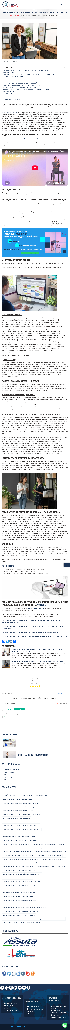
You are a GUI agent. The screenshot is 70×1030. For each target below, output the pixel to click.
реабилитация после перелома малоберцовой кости (20, 900)
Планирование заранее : (16, 78)
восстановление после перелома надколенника (19, 833)
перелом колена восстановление (51, 848)
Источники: (9, 94)
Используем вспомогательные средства (20, 88)
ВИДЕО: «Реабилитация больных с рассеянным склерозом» (28, 70)
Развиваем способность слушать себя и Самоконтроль (27, 86)
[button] (64, 67)
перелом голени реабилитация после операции (48, 844)
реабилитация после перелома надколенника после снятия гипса (25, 907)
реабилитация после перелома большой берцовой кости (22, 874)
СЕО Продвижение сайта (16, 1026)
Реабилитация (22, 742)
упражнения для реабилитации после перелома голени (21, 922)
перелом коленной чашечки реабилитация (17, 851)
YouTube (41, 605)
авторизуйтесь (63, 693)
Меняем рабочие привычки (15, 76)
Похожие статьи (13, 100)
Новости (30, 742)
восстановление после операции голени (33, 795)
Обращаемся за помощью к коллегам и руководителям (27, 90)
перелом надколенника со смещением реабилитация (20, 859)
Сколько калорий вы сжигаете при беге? (33, 745)
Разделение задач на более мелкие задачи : (23, 82)
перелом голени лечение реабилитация (16, 844)
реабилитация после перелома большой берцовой (20, 870)
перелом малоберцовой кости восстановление (50, 851)
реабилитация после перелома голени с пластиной (20, 889)
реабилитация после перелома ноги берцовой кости (20, 911)
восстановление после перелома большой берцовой (20, 803)
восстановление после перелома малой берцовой (19, 825)
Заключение (9, 92)
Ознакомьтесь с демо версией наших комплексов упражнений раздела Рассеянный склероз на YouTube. (34, 97)
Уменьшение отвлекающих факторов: (21, 84)
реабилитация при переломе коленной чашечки (19, 915)
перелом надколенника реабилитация (48, 855)
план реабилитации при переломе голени (17, 863)
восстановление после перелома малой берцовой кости (21, 829)
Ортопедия (9, 777)
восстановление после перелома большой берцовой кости (22, 807)
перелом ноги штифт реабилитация (53, 859)
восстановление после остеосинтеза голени (17, 799)
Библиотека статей (12, 770)
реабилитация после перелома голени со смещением (21, 885)
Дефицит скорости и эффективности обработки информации (29, 74)
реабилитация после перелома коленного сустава (19, 893)
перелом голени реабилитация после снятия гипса (20, 848)
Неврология (9, 772)
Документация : (13, 80)
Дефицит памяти (11, 72)
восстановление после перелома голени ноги (18, 810)
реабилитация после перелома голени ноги (17, 878)
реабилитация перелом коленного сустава (48, 863)
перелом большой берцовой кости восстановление (20, 840)
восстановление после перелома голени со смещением (21, 814)
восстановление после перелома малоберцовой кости (21, 822)
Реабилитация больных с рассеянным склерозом (37, 661)
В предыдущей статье (9, 112)
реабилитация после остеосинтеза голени (51, 866)
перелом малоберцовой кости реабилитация (18, 855)
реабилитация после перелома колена (53, 889)
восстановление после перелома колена (16, 818)
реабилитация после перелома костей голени (18, 896)
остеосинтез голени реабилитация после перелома (20, 837)
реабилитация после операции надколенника (18, 866)
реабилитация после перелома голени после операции (21, 881)
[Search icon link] (61, 4)
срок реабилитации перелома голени (52, 919)
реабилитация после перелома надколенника (18, 904)
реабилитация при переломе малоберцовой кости (19, 919)
